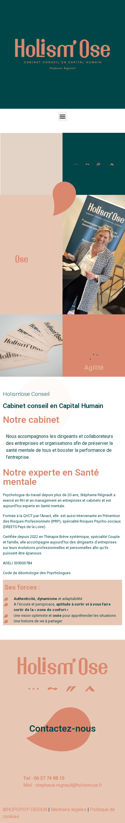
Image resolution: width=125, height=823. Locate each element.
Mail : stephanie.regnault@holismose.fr (62, 785)
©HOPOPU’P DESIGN (25, 809)
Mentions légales (68, 809)
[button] (62, 116)
